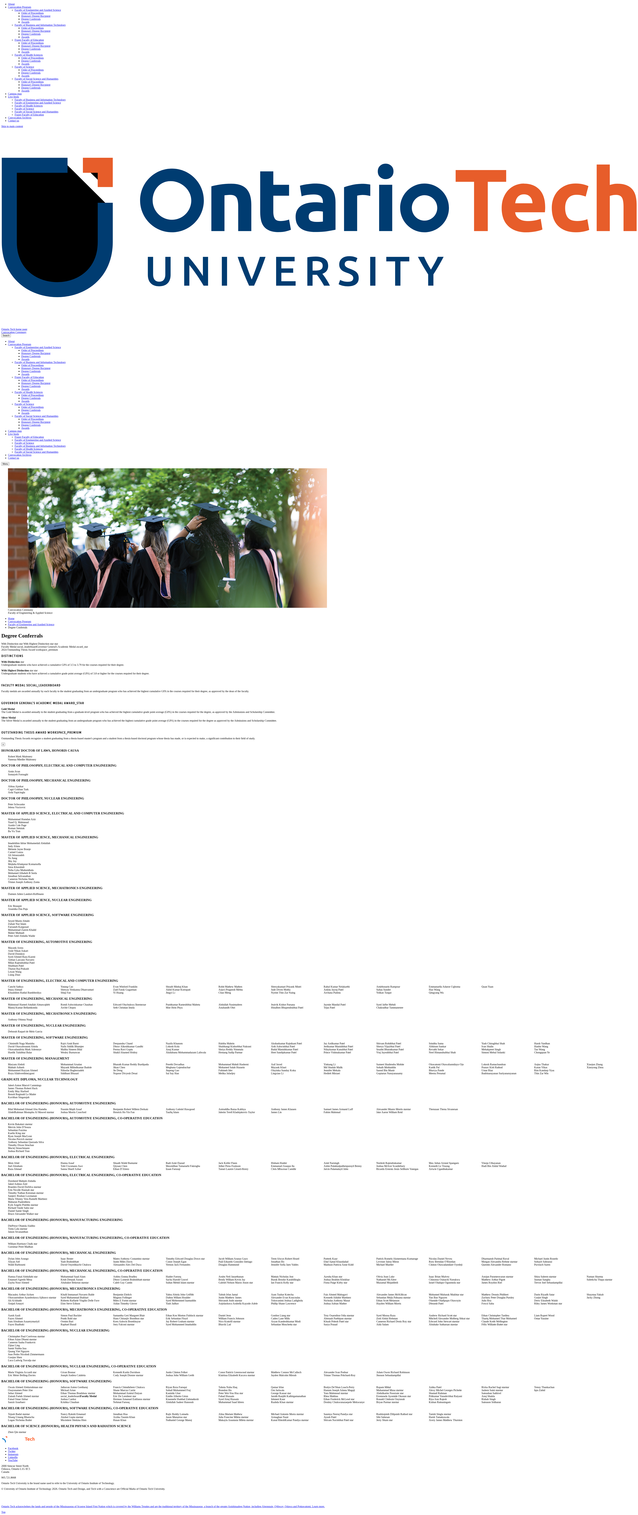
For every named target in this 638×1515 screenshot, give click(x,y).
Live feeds (13, 96)
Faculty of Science (24, 66)
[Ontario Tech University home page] (319, 326)
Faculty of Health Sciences (29, 54)
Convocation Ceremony (13, 332)
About (11, 4)
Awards (25, 22)
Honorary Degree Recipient (35, 16)
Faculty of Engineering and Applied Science (38, 10)
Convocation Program (19, 7)
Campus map (15, 93)
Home (11, 618)
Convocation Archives (19, 117)
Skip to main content (12, 126)
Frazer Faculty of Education (29, 40)
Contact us (13, 120)
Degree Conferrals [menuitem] (17, 627)
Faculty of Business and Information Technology (40, 25)
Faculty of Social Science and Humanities (36, 78)
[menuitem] (322, 4)
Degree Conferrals (31, 19)
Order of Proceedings (32, 13)
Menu (5, 464)
